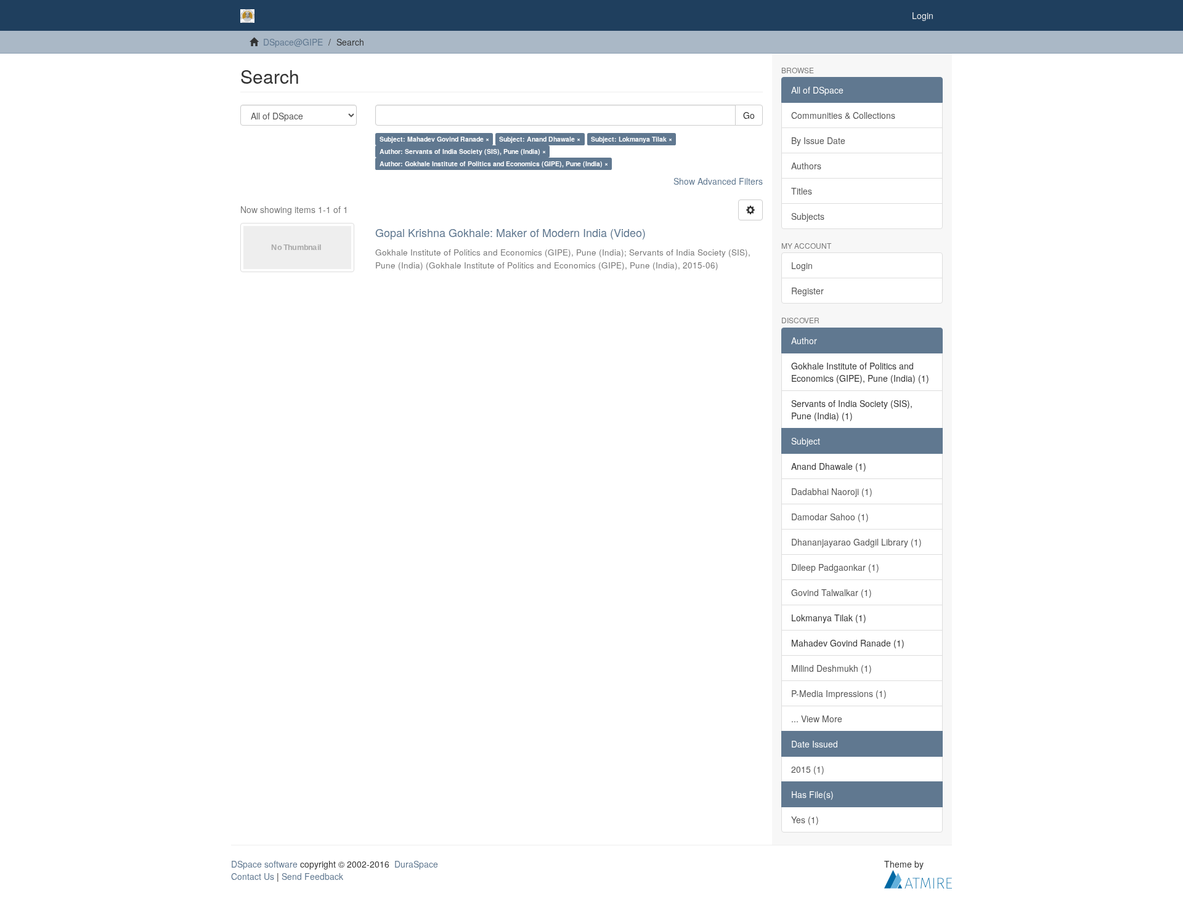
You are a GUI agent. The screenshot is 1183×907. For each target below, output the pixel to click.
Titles (801, 191)
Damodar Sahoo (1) (830, 516)
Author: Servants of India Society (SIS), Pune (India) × (463, 151)
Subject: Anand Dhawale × (539, 138)
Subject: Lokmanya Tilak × (631, 138)
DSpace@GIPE (293, 42)
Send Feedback (312, 876)
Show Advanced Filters (718, 181)
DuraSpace (416, 864)
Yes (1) (805, 819)
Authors (806, 165)
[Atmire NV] (918, 877)
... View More (816, 718)
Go (749, 115)
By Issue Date (818, 140)
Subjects (807, 216)
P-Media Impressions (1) (839, 693)
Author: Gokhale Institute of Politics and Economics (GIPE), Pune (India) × (494, 163)
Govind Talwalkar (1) (831, 592)
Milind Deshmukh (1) (831, 668)
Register (807, 290)
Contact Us (252, 876)
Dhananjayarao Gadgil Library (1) (856, 542)
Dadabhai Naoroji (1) (831, 491)
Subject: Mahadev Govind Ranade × (434, 138)
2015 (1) (807, 769)
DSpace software (264, 864)
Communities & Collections (843, 115)
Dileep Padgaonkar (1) (835, 567)
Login (802, 265)
